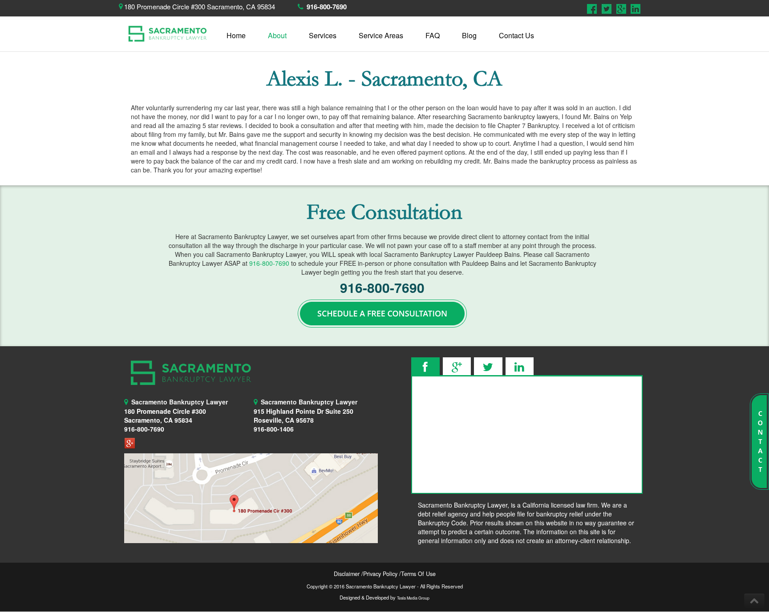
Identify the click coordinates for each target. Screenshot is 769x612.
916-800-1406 (274, 428)
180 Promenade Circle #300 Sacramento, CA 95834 (199, 6)
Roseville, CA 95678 (303, 415)
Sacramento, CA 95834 (158, 420)
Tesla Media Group (413, 598)
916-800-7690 (327, 7)
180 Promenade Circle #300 (165, 411)
